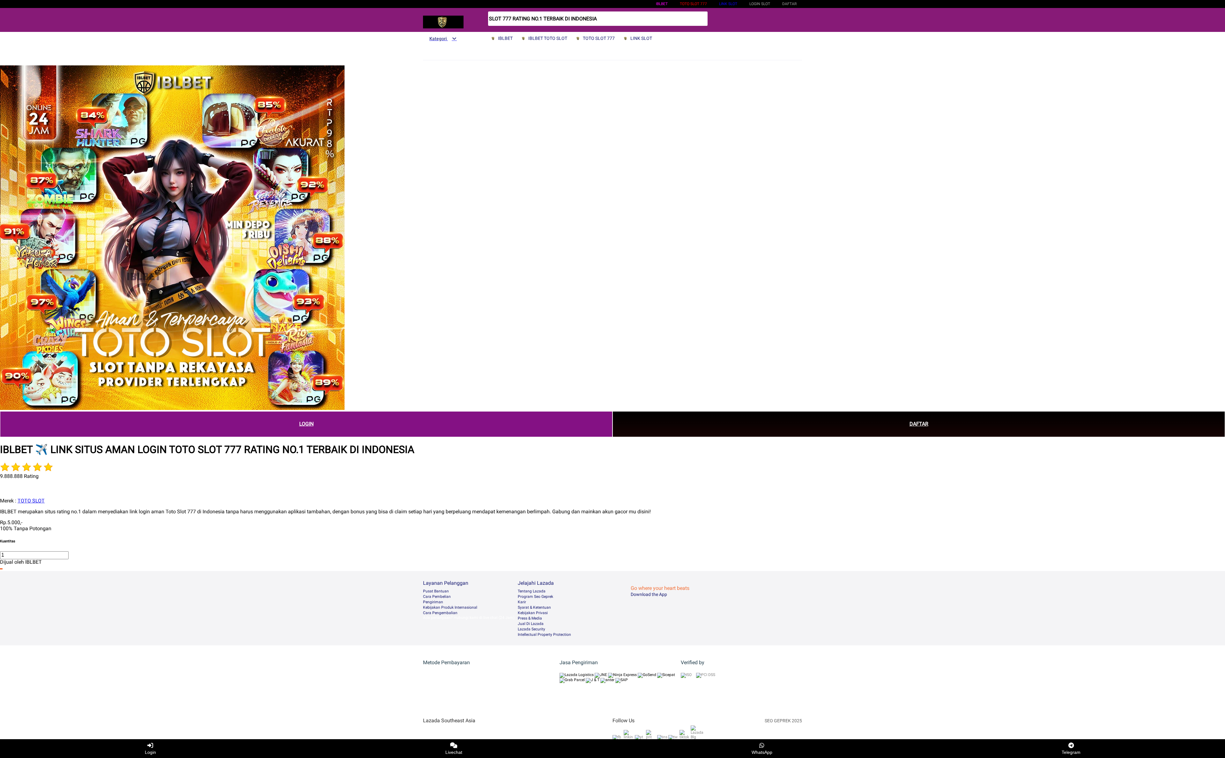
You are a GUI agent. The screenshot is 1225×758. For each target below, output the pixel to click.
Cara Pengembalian (440, 613)
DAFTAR (918, 424)
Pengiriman (433, 602)
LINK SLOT (728, 4)
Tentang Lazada (532, 591)
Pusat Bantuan (436, 591)
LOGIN (306, 424)
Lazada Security (531, 629)
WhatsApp (762, 752)
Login (150, 752)
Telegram (1071, 752)
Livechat (453, 752)
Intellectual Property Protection (544, 634)
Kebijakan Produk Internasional (450, 607)
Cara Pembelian (437, 596)
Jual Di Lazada (531, 623)
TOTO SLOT (31, 501)
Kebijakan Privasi (533, 613)
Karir (522, 602)
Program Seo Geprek (535, 596)
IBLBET (662, 4)
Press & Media (530, 618)
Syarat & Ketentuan (534, 607)
